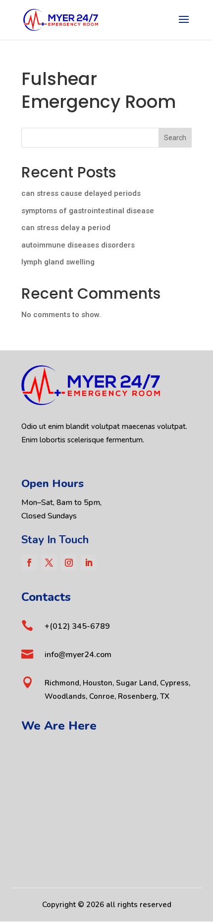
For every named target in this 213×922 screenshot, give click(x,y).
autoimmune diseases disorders (78, 245)
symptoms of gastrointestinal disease (87, 210)
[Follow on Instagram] (69, 563)
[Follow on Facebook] (29, 563)
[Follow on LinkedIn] (89, 563)
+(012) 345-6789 (77, 626)
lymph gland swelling (58, 261)
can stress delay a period (65, 227)
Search (175, 138)
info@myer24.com (78, 654)
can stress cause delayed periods (81, 193)
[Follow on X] (49, 563)
